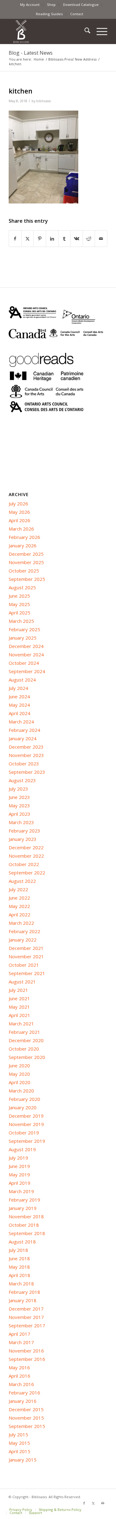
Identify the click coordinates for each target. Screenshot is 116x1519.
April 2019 (19, 1183)
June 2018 (19, 1258)
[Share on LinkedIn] (52, 238)
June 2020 (19, 1065)
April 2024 (19, 713)
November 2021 (26, 956)
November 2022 (26, 856)
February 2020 (24, 1099)
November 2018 (26, 1216)
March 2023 (21, 822)
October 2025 (24, 571)
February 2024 (24, 730)
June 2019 (19, 1166)
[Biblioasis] (48, 31)
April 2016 (19, 1376)
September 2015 (27, 1426)
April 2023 (19, 814)
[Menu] (98, 31)
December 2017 (26, 1309)
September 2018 (27, 1233)
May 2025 (19, 604)
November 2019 (26, 1124)
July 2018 (18, 1250)
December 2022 (26, 847)
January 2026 (23, 545)
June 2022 (19, 898)
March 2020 (21, 1091)
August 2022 (22, 881)
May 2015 (19, 1443)
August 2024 (22, 680)
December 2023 (26, 747)
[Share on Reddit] (89, 238)
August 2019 (22, 1149)
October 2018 (24, 1225)
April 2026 (19, 520)
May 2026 (19, 512)
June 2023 (19, 797)
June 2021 (19, 998)
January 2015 (23, 1460)
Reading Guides (49, 13)
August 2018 (22, 1241)
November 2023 (26, 755)
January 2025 (23, 638)
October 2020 (24, 1049)
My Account (30, 4)
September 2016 (27, 1359)
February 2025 (24, 629)
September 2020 (27, 1057)
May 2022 (19, 906)
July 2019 (18, 1158)
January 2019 (23, 1208)
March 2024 (21, 721)
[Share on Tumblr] (64, 238)
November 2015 (26, 1418)
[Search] (84, 31)
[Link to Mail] (102, 1503)
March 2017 (21, 1342)
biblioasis (43, 101)
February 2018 (24, 1292)
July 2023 (18, 789)
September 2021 (27, 973)
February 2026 (24, 537)
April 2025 (19, 612)
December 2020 (26, 1040)
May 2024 (19, 705)
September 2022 (27, 872)
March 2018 (21, 1283)
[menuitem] (30, 4)
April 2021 (19, 1015)
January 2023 (23, 839)
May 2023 (19, 805)
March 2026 (21, 529)
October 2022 (24, 864)
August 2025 (22, 587)
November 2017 (26, 1317)
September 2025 (27, 579)
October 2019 (24, 1132)
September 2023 (27, 772)
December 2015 (26, 1409)
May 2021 (19, 1007)
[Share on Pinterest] (40, 238)
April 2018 (19, 1275)
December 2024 (26, 646)
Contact (76, 13)
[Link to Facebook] (84, 1503)
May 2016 (19, 1367)
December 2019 (26, 1116)
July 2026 (18, 503)
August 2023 (22, 780)
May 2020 (19, 1074)
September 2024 (27, 671)
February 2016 (24, 1392)
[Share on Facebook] (15, 238)
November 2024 (26, 654)
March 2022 (21, 923)
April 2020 (19, 1082)
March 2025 (21, 621)
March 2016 (21, 1384)
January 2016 (23, 1401)
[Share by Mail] (101, 238)
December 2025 (26, 554)
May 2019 (19, 1174)
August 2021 (22, 981)
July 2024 (18, 688)
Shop (51, 4)
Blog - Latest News (31, 52)
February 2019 (24, 1200)
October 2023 (24, 763)
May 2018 (19, 1267)
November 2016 (26, 1351)
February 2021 (24, 1032)
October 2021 (24, 965)
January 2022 (23, 940)
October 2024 (24, 663)
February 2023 (24, 831)
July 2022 (18, 889)
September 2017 (27, 1325)
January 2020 (23, 1107)
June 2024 (19, 696)
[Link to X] (93, 1503)
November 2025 (26, 562)
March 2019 (21, 1191)
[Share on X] (28, 238)
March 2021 (21, 1023)
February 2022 (24, 931)
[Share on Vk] (77, 238)
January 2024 (23, 738)
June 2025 (19, 596)
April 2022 (19, 914)
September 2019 (27, 1141)
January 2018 (23, 1300)
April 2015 (19, 1451)
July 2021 (18, 990)
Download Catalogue (81, 4)
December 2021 (26, 948)
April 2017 (19, 1334)
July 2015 (18, 1434)
